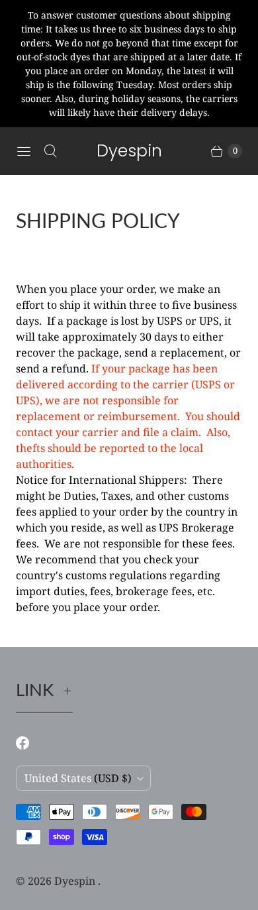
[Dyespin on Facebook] (30, 743)
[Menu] (24, 151)
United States (78, 778)
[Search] (50, 151)
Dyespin (76, 881)
